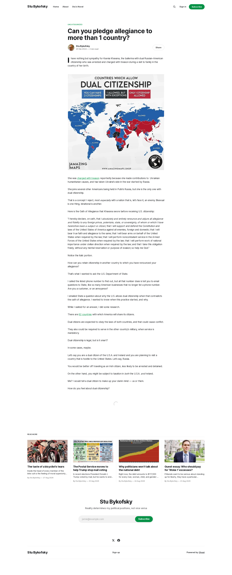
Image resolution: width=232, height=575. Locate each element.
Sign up (116, 552)
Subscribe (197, 7)
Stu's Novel (77, 6)
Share (158, 47)
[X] (113, 540)
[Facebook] (118, 540)
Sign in (183, 6)
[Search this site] (174, 7)
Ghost (202, 552)
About (65, 6)
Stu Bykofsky (37, 6)
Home (56, 6)
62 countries (85, 314)
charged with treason (88, 178)
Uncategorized (75, 24)
